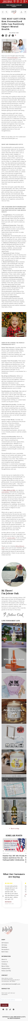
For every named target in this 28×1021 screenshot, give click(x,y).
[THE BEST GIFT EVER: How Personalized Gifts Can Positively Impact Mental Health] (14, 52)
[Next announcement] (26, 6)
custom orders (11, 538)
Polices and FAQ (6, 970)
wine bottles (5, 492)
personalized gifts (12, 57)
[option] (12, 893)
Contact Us (5, 961)
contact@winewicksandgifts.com (11, 984)
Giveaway (4, 964)
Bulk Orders (5, 951)
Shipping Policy (6, 968)
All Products (5, 942)
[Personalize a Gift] (14, 336)
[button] (2, 12)
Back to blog (15, 828)
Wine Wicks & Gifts (19, 1017)
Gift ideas (4, 945)
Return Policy (5, 966)
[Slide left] (3, 851)
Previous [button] (3, 896)
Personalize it (5, 949)
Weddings (4, 947)
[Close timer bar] (26, 1)
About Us (4, 959)
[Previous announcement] (2, 6)
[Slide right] (24, 851)
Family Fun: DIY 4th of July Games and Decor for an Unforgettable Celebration (14, 858)
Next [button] (24, 896)
